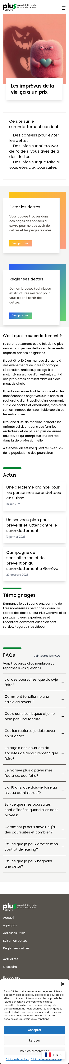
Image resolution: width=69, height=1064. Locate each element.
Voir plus (18, 243)
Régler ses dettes (16, 948)
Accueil (8, 917)
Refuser (34, 1040)
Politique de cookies (17, 1059)
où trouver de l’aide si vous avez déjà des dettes (34, 151)
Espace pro (11, 977)
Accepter (34, 1030)
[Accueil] (34, 904)
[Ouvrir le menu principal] (63, 8)
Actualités (10, 959)
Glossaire (10, 967)
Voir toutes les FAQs (47, 656)
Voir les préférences (34, 1051)
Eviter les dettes (15, 940)
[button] (63, 984)
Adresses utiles (14, 933)
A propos (10, 925)
